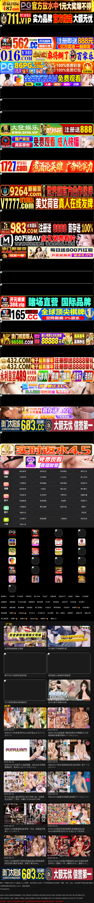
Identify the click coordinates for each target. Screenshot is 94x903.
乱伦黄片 (82, 602)
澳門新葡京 (57, 607)
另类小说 (23, 524)
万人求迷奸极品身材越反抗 (16, 702)
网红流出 (63, 489)
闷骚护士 (84, 501)
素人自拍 (84, 477)
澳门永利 (37, 596)
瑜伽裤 (63, 501)
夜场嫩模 (21, 607)
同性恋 (84, 512)
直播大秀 (88, 613)
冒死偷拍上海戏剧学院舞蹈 (59, 675)
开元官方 (32, 613)
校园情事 (43, 518)
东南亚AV (84, 483)
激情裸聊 (4, 613)
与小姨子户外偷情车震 (57, 648)
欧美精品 (63, 471)
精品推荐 (23, 471)
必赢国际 (4, 602)
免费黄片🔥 (44, 618)
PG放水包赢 (22, 602)
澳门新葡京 (38, 607)
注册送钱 (53, 596)
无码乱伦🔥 (22, 613)
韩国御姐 (43, 483)
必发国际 (30, 607)
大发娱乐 (48, 607)
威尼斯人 (4, 596)
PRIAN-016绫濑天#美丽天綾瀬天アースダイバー (68, 797)
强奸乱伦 (43, 471)
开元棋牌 (20, 596)
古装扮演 (23, 495)
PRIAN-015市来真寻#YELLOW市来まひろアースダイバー (25, 733)
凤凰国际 (13, 602)
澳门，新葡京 (60, 613)
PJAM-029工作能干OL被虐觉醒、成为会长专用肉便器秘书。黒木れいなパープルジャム (25, 766)
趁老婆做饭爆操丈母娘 (14, 648)
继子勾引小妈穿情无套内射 (16, 675)
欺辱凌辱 (23, 489)
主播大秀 (65, 602)
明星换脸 (43, 501)
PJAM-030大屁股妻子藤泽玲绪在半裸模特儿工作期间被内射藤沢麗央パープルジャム (68, 733)
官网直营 (29, 596)
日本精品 (43, 477)
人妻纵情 (63, 518)
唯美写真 (63, 507)
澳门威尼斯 (4, 618)
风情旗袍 (23, 501)
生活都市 (23, 518)
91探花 (43, 489)
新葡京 (77, 596)
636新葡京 (86, 607)
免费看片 (71, 613)
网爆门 (84, 507)
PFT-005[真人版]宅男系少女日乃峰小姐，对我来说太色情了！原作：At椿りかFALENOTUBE (24, 798)
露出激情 (43, 507)
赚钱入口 (54, 618)
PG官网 (12, 596)
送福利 (70, 596)
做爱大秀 (79, 613)
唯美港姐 (63, 483)
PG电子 (45, 596)
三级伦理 (23, 477)
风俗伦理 (84, 518)
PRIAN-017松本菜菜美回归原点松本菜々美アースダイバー (68, 766)
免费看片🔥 (76, 607)
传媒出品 (23, 512)
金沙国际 (50, 613)
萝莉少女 (84, 471)
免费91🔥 (14, 618)
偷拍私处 (4, 607)
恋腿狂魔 (84, 495)
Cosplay (63, 477)
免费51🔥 (13, 613)
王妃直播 (73, 602)
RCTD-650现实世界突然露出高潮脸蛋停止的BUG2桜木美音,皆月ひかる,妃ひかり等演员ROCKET (66, 831)
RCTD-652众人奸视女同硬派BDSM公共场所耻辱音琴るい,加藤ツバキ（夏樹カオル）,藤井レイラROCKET (68, 863)
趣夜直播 (13, 607)
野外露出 (84, 489)
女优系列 (43, 495)
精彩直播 (40, 602)
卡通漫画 (23, 507)
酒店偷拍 (56, 602)
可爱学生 (63, 495)
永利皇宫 (67, 607)
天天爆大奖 (41, 613)
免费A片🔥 (24, 618)
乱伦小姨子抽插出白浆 (57, 702)
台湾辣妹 (23, 483)
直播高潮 (32, 602)
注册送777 (62, 596)
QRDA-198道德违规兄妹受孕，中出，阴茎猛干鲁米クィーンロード (25, 830)
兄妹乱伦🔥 (34, 618)
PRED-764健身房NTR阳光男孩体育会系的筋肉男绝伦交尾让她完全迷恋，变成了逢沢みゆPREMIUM (24, 863)
